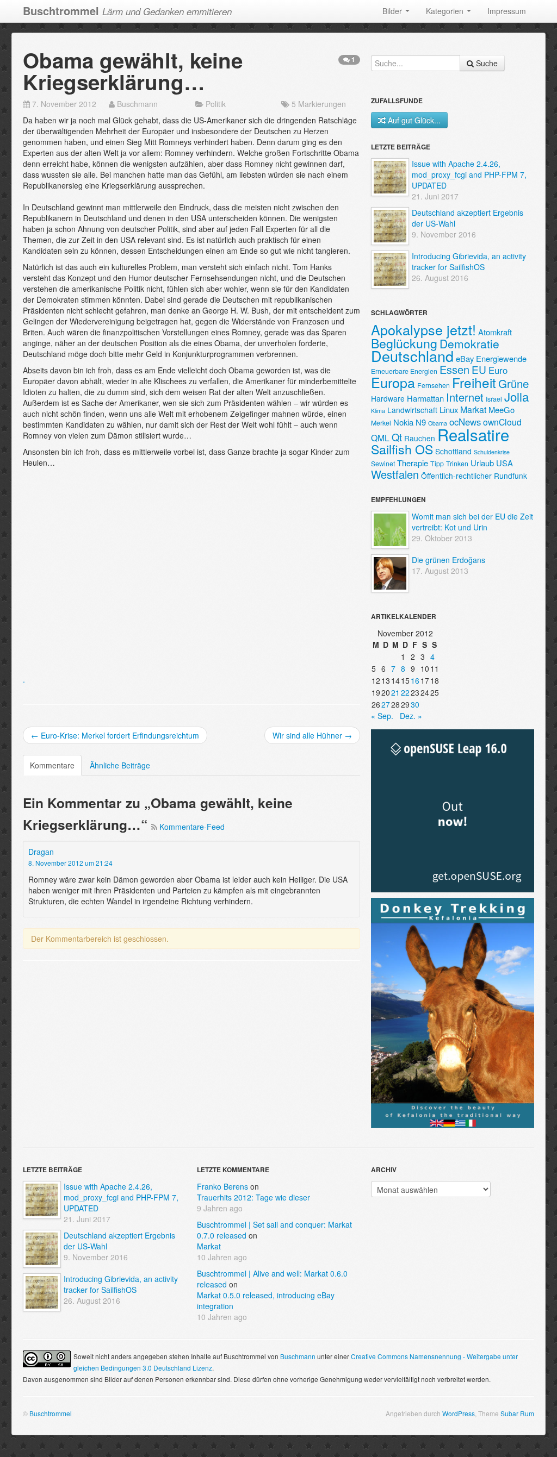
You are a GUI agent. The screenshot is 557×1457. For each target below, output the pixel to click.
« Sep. (382, 715)
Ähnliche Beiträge (120, 765)
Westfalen (395, 474)
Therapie (412, 462)
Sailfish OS (402, 449)
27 (385, 704)
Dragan (41, 851)
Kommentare (52, 765)
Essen (454, 369)
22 (405, 692)
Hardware (388, 398)
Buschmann (137, 103)
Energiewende (501, 358)
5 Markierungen (319, 103)
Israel (494, 398)
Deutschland (412, 355)
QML (380, 438)
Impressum (506, 10)
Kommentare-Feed (192, 826)
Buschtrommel (50, 1413)
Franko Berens (222, 1186)
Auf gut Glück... (414, 120)
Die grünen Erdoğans (448, 559)
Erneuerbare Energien (404, 371)
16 (415, 680)
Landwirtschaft (412, 409)
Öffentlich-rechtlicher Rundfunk (474, 475)
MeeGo (501, 409)
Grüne (513, 383)
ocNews (465, 421)
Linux (449, 409)
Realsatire (473, 434)
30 (415, 704)
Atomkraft (495, 331)
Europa (393, 382)
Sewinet (383, 463)
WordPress (458, 1413)
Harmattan (425, 398)
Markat (473, 409)
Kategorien (446, 10)
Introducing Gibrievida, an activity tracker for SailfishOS (469, 261)
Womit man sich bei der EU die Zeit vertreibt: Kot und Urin (472, 522)
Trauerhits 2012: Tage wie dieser (253, 1197)
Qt (397, 437)
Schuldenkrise (492, 452)
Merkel (381, 422)
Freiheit (474, 382)
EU (479, 369)
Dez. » (411, 715)
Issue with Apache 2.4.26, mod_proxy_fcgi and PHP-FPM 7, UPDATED (469, 174)
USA (504, 462)
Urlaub (482, 462)
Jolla (516, 396)
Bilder (393, 10)
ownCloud (502, 422)
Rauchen (419, 438)
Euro (498, 370)
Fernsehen (433, 385)
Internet (465, 397)
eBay (465, 358)
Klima (378, 411)
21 (395, 692)
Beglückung (404, 343)
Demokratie (469, 343)
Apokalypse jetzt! (423, 329)
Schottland (453, 451)
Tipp (437, 463)
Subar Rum (517, 1413)
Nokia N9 (409, 422)
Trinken (457, 463)
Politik (216, 103)
